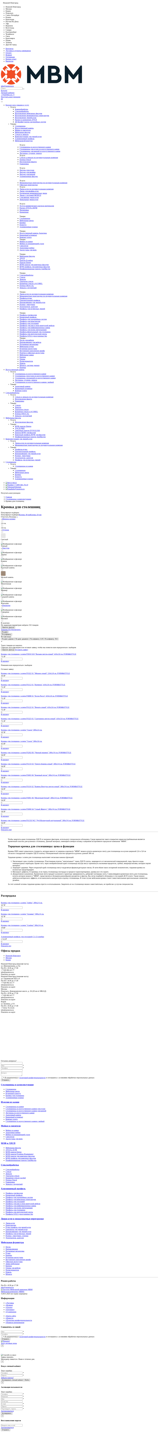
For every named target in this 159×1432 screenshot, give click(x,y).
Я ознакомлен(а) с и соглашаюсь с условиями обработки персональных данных (48, 1078)
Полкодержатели (26, 361)
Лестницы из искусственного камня (20, 1113)
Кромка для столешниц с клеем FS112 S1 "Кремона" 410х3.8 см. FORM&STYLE (33, 685)
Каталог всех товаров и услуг (17, 105)
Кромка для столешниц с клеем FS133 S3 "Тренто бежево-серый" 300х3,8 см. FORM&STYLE (38, 764)
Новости (9, 1318)
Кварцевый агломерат (28, 235)
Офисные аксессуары (14, 1262)
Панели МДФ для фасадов (25, 433)
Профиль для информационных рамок (35, 328)
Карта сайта (11, 1316)
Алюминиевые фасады (29, 176)
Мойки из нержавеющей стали (32, 244)
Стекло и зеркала (22, 134)
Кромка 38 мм (24, 515)
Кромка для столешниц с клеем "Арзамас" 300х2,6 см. (22, 914)
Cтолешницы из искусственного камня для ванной (26, 1111)
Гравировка (24, 164)
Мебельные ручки (27, 347)
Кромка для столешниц (15, 1096)
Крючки (23, 367)
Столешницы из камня (24, 466)
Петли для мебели (27, 340)
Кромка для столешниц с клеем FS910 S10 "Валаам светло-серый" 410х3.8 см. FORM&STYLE (38, 654)
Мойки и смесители (23, 130)
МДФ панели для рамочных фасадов (34, 265)
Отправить (5, 1080)
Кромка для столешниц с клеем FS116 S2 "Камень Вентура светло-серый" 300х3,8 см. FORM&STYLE (41, 787)
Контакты (9, 49)
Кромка (23, 223)
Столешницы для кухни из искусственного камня (39, 149)
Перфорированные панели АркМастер (35, 269)
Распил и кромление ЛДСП (26, 120)
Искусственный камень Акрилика (33, 233)
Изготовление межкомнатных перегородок (32, 116)
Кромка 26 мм (35, 515)
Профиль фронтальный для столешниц (35, 332)
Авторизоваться (7, 1411)
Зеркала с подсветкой (28, 288)
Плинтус (23, 225)
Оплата (8, 53)
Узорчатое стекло (26, 281)
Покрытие (6, 605)
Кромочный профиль (28, 317)
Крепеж (23, 357)
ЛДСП (22, 258)
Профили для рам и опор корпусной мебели (37, 326)
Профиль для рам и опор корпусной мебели (23, 1204)
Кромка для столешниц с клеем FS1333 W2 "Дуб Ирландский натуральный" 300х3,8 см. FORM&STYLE (42, 820)
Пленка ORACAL (27, 286)
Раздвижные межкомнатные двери (33, 193)
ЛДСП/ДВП (20, 428)
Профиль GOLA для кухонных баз (33, 336)
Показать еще (6, 830)
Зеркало (23, 279)
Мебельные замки (27, 355)
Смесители (24, 246)
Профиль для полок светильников (33, 330)
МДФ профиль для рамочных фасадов (35, 267)
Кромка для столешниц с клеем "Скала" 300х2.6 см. (21, 730)
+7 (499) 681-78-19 (21, 485)
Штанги (9, 1274)
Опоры (22, 359)
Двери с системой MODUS (30, 195)
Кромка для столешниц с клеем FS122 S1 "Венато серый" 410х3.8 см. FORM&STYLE (35, 707)
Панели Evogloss (26, 260)
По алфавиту (6, 634)
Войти (27, 1380)
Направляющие (12, 1249)
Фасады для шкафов (28, 172)
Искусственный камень (24, 128)
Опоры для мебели (13, 1268)
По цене (4, 632)
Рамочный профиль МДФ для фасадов (30, 435)
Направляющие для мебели (30, 342)
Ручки (8, 1253)
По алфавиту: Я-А (51, 639)
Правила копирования (15, 1323)
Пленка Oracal (25, 160)
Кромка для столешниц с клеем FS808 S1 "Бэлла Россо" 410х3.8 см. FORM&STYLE (34, 696)
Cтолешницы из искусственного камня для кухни (25, 1109)
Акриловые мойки (27, 248)
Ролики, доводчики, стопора (17, 1236)
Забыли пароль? (7, 1378)
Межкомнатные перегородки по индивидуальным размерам (43, 183)
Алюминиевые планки (29, 227)
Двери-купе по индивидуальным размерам (37, 189)
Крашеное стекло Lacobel (16, 1178)
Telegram (17, 487)
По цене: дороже (8, 639)
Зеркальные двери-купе (29, 200)
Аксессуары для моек (28, 250)
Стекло (22, 277)
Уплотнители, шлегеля (29, 307)
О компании (11, 1312)
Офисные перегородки (29, 185)
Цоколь (22, 363)
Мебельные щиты (27, 221)
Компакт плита (26, 237)
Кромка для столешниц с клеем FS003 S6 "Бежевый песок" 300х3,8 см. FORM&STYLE (36, 775)
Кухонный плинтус (13, 1093)
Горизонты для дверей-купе (17, 1229)
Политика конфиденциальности (19, 1320)
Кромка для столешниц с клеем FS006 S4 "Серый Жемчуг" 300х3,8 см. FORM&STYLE (35, 809)
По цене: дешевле (21, 639)
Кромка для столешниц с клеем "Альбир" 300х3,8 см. (22, 925)
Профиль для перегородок (30, 321)
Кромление (24, 212)
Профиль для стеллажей (29, 323)
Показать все (6, 946)
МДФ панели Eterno (14, 1152)
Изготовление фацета (28, 162)
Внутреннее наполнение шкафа (32, 351)
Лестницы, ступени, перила (31, 153)
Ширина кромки (8, 519)
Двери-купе (10, 1223)
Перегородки (11, 1225)
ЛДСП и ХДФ (11, 1150)
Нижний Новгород (13, 956)
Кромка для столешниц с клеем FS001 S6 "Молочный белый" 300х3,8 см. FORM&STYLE (37, 798)
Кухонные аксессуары (28, 349)
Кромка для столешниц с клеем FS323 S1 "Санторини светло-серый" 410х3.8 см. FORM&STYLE (39, 719)
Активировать (7, 1413)
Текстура (5, 548)
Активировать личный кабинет (12, 1380)
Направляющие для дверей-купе (32, 302)
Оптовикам (10, 57)
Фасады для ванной (27, 174)
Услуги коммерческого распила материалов (37, 206)
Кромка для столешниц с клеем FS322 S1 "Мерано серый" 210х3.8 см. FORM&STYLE (35, 673)
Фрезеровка (24, 210)
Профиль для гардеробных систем (33, 319)
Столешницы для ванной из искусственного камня (40, 151)
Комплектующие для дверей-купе (28, 137)
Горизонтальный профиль (30, 300)
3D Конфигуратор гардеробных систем (30, 122)
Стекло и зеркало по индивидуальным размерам (39, 158)
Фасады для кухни (27, 170)
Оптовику (10, 1310)
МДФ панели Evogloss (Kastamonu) (19, 1154)
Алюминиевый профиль (24, 139)
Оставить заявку (21, 650)
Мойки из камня (26, 242)
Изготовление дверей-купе (25, 118)
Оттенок (5, 530)
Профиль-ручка (26, 298)
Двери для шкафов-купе (29, 191)
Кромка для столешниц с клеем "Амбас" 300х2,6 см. (21, 903)
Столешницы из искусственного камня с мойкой (34, 382)
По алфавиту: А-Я (36, 639)
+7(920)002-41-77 (8, 95)
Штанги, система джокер (29, 365)
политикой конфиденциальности (32, 1078)
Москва (9, 958)
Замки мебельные (13, 1264)
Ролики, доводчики (27, 305)
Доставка (10, 1303)
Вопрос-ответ (11, 59)
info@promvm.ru (7, 86)
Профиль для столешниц (15, 1210)
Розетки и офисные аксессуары (32, 353)
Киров (8, 960)
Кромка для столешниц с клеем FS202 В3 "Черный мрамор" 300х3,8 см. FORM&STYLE (36, 753)
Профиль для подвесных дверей (32, 309)
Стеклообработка (22, 111)
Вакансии (9, 61)
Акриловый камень (22, 386)
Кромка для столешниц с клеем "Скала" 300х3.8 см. (21, 741)
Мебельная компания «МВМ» (13, 1292)
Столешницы (20, 126)
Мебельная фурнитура (24, 141)
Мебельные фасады (22, 132)
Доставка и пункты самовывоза (18, 51)
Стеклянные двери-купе (29, 197)
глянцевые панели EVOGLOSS (27, 430)
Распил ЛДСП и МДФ (28, 208)
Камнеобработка (21, 109)
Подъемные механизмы (29, 344)
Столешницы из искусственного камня (35, 147)
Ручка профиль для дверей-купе (18, 1227)
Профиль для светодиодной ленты (33, 334)
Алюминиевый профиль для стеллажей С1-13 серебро (22, 937)
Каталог (4, 91)
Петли (8, 1247)
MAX (14, 483)
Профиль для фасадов (28, 315)
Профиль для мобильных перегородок (21, 1199)
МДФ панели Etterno (23, 426)
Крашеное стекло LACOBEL (31, 284)
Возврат (9, 55)
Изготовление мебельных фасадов (28, 113)
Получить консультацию (10, 97)
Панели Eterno (25, 263)
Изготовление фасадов (24, 422)
